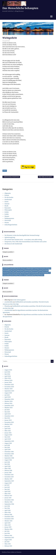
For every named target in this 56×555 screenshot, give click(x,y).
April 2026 (8, 376)
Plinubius (7, 306)
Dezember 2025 (9, 384)
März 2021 (8, 430)
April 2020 (8, 439)
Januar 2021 (8, 433)
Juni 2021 (7, 426)
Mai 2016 (7, 508)
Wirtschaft (8, 220)
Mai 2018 (7, 464)
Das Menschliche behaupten (20, 8)
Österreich (8, 208)
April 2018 (8, 466)
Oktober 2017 (8, 479)
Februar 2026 (8, 380)
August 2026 (8, 370)
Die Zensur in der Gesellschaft (13, 244)
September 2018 (9, 458)
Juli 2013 (7, 542)
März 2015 (8, 525)
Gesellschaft (8, 199)
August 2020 (8, 435)
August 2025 (8, 393)
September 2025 (9, 391)
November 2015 (9, 519)
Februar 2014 (8, 535)
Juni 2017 (7, 487)
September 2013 (9, 537)
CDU (12, 270)
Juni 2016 (7, 506)
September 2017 (9, 481)
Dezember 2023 (9, 405)
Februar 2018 (8, 470)
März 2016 (8, 512)
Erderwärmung (27, 270)
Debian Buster (20, 270)
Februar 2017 (8, 495)
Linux (11, 272)
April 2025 (8, 397)
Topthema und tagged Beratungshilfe (26, 275)
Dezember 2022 (9, 416)
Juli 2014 (7, 531)
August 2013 (8, 539)
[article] (28, 117)
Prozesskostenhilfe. (34, 272)
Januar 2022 (8, 420)
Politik (7, 212)
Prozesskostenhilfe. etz (45, 272)
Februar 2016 (8, 514)
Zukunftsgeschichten (11, 224)
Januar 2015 (8, 527)
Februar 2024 (8, 403)
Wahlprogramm (9, 218)
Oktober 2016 (8, 502)
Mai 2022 (7, 418)
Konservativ (5, 272)
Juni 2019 (7, 445)
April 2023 (8, 414)
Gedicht (4, 170)
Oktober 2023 (8, 407)
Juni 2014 (7, 533)
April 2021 (8, 428)
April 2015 (8, 523)
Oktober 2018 (8, 456)
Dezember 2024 (9, 399)
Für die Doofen (9, 197)
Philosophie (8, 210)
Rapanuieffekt (6, 275)
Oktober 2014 (8, 529)
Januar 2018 (8, 472)
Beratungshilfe (6, 270)
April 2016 (8, 510)
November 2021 (9, 422)
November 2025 (9, 386)
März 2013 (8, 544)
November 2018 (9, 454)
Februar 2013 (8, 546)
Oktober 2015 (8, 521)
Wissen (7, 222)
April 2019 (8, 449)
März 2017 (8, 493)
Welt (37, 275)
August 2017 (8, 483)
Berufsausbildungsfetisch (11, 177)
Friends (7, 195)
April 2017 (7, 491)
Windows (41, 275)
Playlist (22, 272)
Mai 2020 (7, 437)
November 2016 (9, 500)
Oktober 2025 (9, 389)
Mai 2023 (7, 412)
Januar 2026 (8, 382)
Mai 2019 (7, 447)
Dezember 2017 (9, 474)
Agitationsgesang (10, 237)
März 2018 (8, 468)
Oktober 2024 (9, 401)
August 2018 (8, 460)
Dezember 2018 (9, 451)
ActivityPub (5, 268)
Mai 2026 (7, 374)
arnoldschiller (9, 302)
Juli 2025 (7, 395)
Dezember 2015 (9, 516)
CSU (15, 270)
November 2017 (9, 477)
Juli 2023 (7, 409)
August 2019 (8, 443)
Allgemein (8, 193)
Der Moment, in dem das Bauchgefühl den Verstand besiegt (22, 235)
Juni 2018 (7, 462)
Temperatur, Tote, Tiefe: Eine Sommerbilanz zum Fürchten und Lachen (26, 241)
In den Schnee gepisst (19, 300)
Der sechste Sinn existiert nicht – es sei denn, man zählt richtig (23, 239)
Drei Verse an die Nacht (45, 177)
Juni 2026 (7, 372)
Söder (16, 275)
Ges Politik (45, 270)
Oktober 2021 (8, 424)
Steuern (7, 216)
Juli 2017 (7, 485)
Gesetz (6, 201)
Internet (7, 204)
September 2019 (9, 441)
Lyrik (14, 272)
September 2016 (9, 504)
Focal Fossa (35, 270)
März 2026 (8, 378)
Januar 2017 (8, 498)
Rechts (12, 275)
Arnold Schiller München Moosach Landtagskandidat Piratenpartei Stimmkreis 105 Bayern (30, 268)
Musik (6, 206)
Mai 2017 (7, 489)
